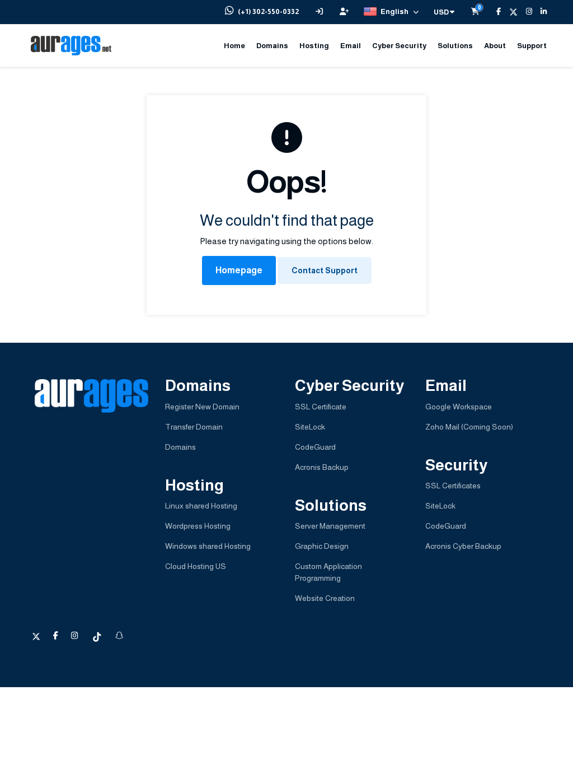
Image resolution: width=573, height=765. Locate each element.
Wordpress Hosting (198, 525)
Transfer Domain (194, 426)
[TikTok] (97, 635)
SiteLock (310, 426)
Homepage (238, 270)
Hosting (314, 45)
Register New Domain (202, 406)
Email (350, 45)
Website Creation (325, 598)
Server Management (330, 525)
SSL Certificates (453, 485)
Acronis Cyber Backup (463, 546)
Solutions (455, 45)
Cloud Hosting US (195, 566)
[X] (509, 12)
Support (532, 45)
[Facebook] (494, 12)
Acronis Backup (322, 467)
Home (234, 45)
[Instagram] (525, 12)
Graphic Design (322, 546)
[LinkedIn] (539, 12)
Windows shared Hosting (208, 546)
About (495, 45)
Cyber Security (399, 45)
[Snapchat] (119, 635)
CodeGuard (315, 446)
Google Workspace (458, 406)
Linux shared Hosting (201, 505)
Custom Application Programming (328, 572)
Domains (272, 45)
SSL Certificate (320, 406)
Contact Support (325, 270)
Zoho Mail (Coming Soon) (469, 426)
